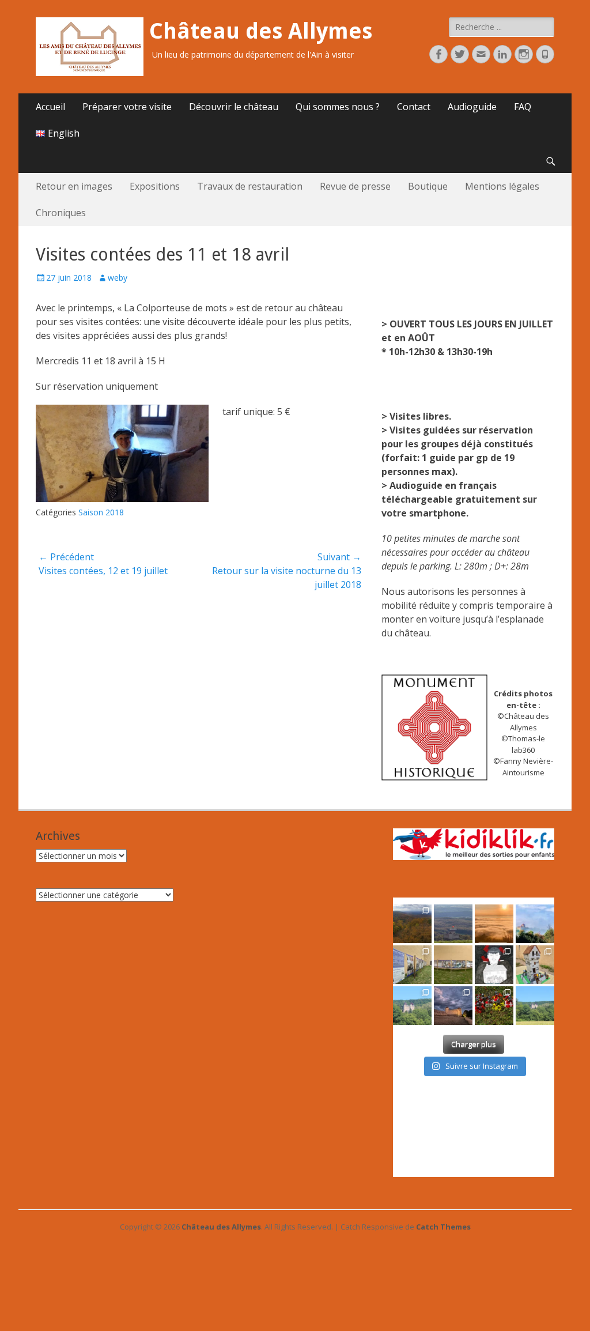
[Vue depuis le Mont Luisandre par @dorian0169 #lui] (453, 923)
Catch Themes (443, 1226)
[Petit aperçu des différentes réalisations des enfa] (535, 964)
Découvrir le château (233, 106)
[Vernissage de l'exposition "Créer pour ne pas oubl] (412, 964)
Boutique (428, 186)
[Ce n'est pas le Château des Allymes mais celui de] (535, 1005)
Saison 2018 (101, 512)
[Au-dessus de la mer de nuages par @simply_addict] (494, 923)
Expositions (155, 186)
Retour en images (74, 186)
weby (117, 277)
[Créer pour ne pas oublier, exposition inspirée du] (494, 964)
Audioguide (472, 106)
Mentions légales (502, 186)
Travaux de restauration (249, 186)
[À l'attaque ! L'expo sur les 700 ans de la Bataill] (494, 1005)
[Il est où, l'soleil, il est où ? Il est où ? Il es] (535, 923)
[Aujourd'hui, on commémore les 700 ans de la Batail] (412, 1005)
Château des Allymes (260, 31)
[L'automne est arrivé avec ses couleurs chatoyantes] (412, 923)
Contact (413, 106)
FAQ (522, 106)
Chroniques (61, 212)
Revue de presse (355, 186)
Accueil (50, 106)
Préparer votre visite (127, 106)
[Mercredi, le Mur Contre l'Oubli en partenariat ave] (453, 964)
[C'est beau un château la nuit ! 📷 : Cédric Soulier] (453, 1005)
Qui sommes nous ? (338, 106)
